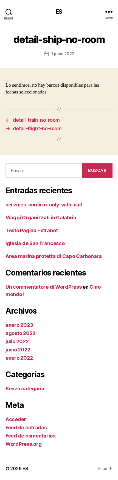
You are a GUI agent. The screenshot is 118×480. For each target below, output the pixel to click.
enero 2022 (19, 358)
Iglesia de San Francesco (35, 243)
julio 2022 (17, 341)
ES (59, 12)
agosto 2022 (20, 333)
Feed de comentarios (30, 436)
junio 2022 (17, 350)
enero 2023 (19, 325)
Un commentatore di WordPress (43, 287)
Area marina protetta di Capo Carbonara (53, 256)
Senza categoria (24, 388)
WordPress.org (23, 444)
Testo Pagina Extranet (31, 230)
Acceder (15, 419)
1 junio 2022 (62, 53)
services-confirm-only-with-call (43, 205)
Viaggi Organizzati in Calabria (40, 217)
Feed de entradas (26, 427)
